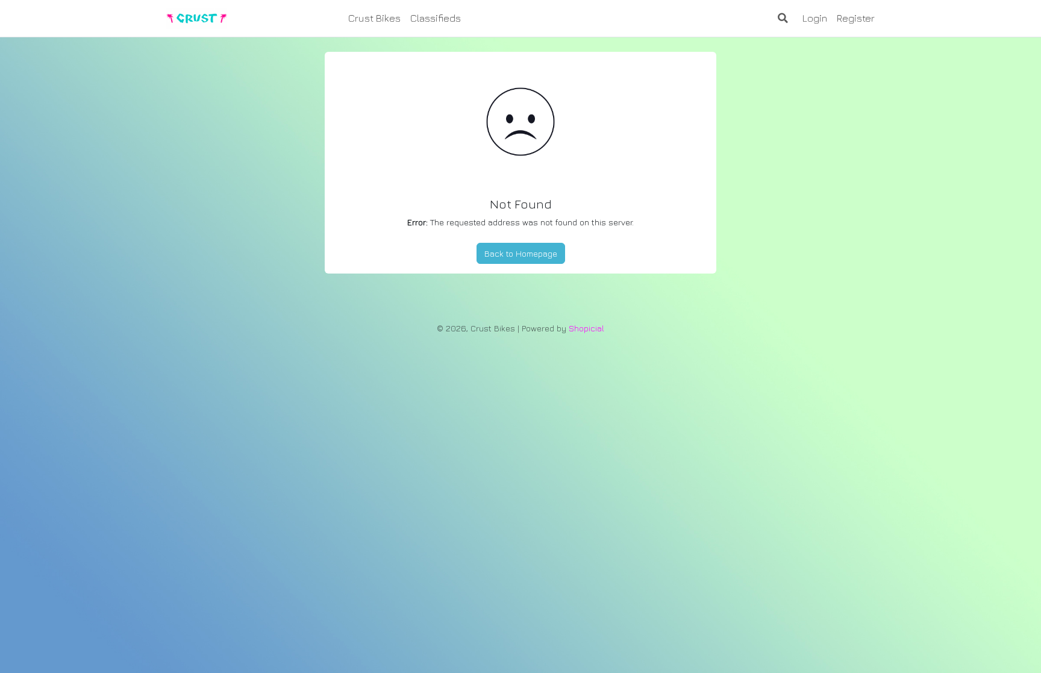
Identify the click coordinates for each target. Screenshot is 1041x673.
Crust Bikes (374, 18)
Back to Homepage (520, 253)
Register (856, 18)
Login (814, 18)
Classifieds (435, 18)
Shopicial (586, 328)
